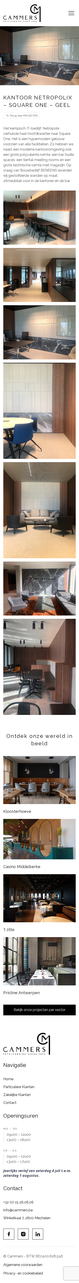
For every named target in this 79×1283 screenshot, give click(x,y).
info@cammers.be (18, 1210)
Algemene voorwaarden (22, 1265)
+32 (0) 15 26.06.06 (18, 1202)
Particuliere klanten (18, 1087)
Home (8, 1079)
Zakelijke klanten (17, 1095)
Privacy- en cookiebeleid (23, 1273)
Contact (9, 1103)
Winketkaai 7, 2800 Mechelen (26, 1218)
